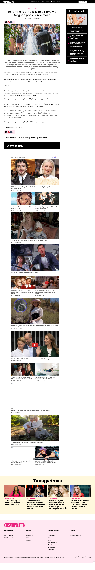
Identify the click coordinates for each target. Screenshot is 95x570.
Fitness (53, 1)
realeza (33, 138)
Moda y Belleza (45, 1)
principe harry (23, 138)
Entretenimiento (35, 1)
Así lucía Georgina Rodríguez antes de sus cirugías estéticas (14, 503)
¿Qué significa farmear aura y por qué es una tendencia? (77, 60)
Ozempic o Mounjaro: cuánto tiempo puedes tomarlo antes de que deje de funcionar (77, 29)
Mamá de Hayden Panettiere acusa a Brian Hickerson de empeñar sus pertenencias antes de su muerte (58, 505)
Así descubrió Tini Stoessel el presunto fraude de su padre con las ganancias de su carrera (36, 504)
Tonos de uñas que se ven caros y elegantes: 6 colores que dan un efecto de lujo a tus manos (77, 44)
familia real (43, 138)
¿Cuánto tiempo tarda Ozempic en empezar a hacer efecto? (77, 37)
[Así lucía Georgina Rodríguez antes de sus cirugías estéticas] (14, 491)
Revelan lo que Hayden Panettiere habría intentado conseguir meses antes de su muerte (80, 504)
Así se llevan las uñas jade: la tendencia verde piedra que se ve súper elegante (77, 52)
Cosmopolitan (36, 18)
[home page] (8, 2)
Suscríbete (83, 1)
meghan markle (10, 138)
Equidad (59, 1)
